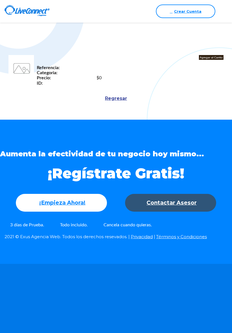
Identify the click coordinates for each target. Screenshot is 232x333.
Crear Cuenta (187, 11)
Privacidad (142, 236)
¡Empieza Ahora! (62, 203)
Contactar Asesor (172, 203)
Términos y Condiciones (181, 236)
